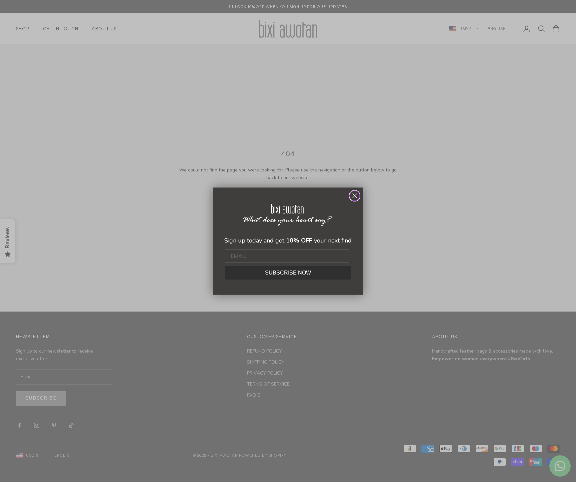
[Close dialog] (355, 196)
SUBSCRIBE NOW (288, 273)
